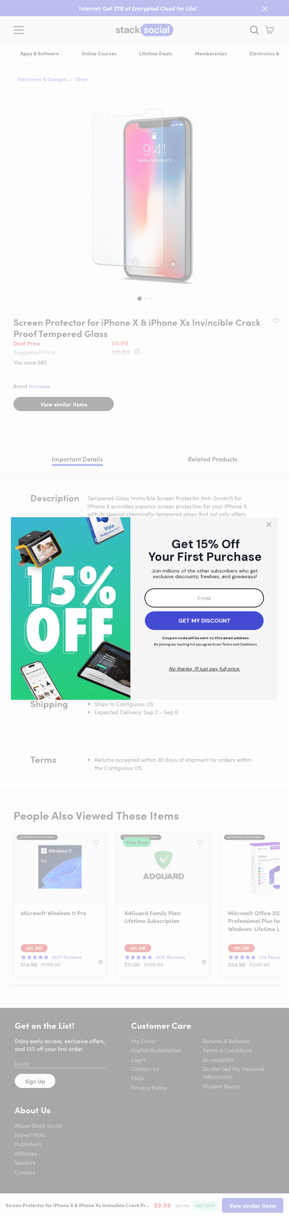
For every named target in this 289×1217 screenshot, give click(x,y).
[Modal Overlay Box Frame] (144, 608)
